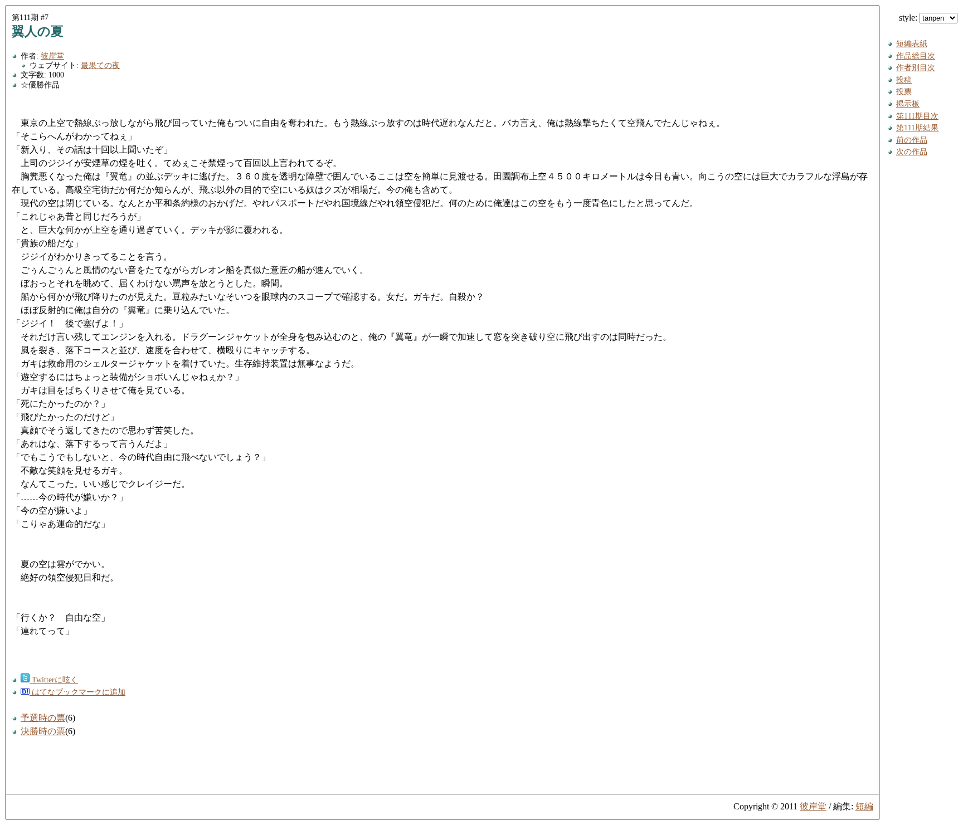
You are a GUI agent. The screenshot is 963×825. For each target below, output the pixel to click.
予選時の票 (43, 718)
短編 (864, 806)
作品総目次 (915, 55)
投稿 (904, 79)
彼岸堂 (52, 55)
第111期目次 (917, 115)
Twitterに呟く (54, 679)
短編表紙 (911, 43)
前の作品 (911, 139)
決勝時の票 (43, 731)
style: (909, 17)
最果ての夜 (100, 65)
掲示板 (908, 103)
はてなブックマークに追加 (77, 691)
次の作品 (911, 151)
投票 (904, 91)
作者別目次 (915, 67)
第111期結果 (917, 127)
